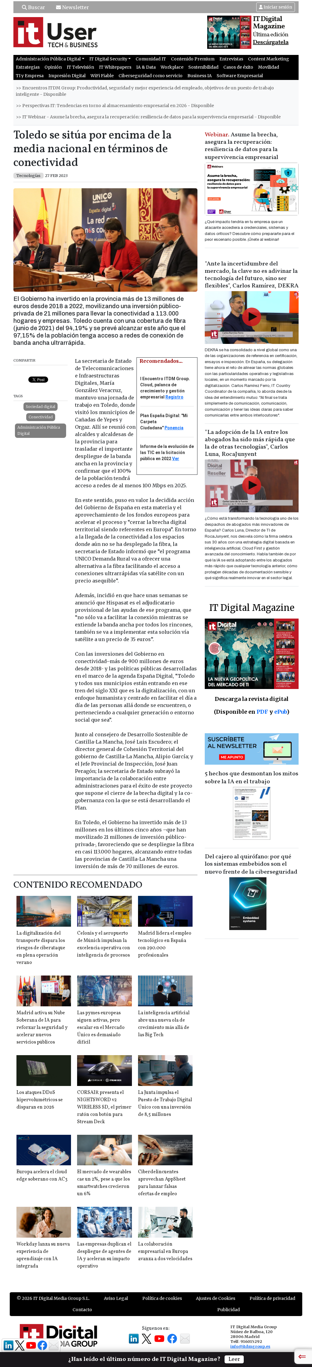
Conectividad (41, 417)
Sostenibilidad (203, 67)
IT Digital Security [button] (108, 59)
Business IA (199, 75)
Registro (174, 397)
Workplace (172, 67)
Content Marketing (268, 59)
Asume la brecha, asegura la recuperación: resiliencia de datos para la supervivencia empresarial (241, 146)
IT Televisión (80, 67)
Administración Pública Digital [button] (48, 59)
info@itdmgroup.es (250, 1346)
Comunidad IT (151, 59)
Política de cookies (162, 1298)
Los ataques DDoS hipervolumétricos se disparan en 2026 (39, 1100)
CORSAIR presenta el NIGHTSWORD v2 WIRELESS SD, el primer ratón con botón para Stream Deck (104, 1107)
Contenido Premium (192, 59)
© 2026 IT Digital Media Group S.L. (53, 1298)
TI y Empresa (30, 75)
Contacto (82, 1309)
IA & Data (146, 67)
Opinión (53, 67)
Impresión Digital (67, 75)
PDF (262, 711)
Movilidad (268, 67)
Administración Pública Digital (38, 430)
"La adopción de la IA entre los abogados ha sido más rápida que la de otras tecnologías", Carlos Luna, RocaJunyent (250, 443)
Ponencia (174, 427)
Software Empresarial (240, 75)
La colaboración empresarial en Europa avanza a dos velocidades (165, 1251)
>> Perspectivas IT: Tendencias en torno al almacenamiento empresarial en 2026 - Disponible (115, 105)
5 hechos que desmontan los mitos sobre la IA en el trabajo (251, 778)
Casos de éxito (238, 67)
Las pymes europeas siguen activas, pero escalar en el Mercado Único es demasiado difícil (101, 1028)
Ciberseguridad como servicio (151, 75)
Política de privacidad (272, 1298)
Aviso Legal (116, 1298)
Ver (175, 458)
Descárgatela (271, 42)
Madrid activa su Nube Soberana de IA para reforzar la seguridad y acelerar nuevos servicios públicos (42, 1028)
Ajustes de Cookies (215, 1298)
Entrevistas (231, 59)
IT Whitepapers (115, 67)
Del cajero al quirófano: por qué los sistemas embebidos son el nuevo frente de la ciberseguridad (251, 864)
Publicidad (228, 1309)
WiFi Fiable (102, 75)
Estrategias (28, 67)
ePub (280, 711)
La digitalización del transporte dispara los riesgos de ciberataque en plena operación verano (40, 948)
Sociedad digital (40, 406)
